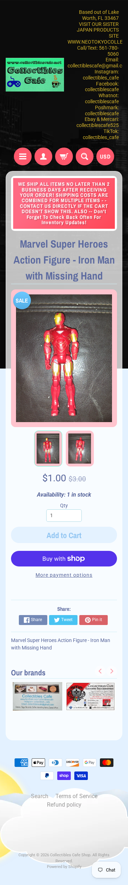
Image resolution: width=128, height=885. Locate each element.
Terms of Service (76, 796)
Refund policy (64, 804)
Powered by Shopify (64, 866)
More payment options (64, 575)
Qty (64, 505)
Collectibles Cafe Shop (70, 855)
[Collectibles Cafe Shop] (35, 75)
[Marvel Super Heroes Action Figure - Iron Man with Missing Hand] (48, 448)
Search (39, 796)
